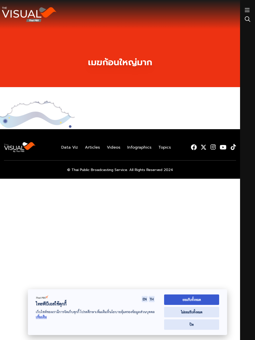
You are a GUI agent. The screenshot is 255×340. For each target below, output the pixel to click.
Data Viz (69, 147)
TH (152, 299)
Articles (92, 147)
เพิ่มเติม (41, 317)
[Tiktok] (233, 147)
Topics (164, 147)
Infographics (139, 147)
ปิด (192, 324)
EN (145, 299)
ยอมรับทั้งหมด (192, 299)
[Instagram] (213, 147)
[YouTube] (223, 147)
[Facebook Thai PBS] (194, 147)
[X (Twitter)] (203, 147)
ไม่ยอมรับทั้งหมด (191, 312)
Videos (113, 147)
